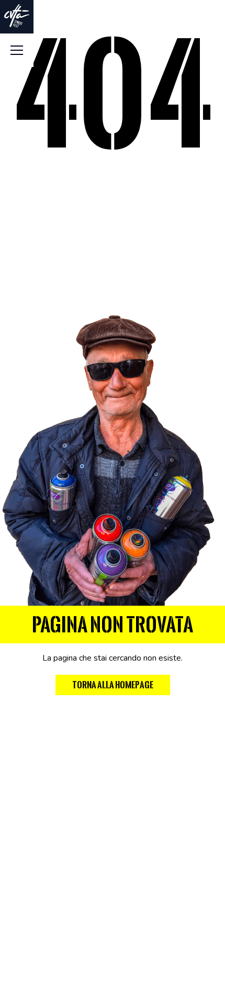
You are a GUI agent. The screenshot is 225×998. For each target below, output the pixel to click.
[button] (16, 50)
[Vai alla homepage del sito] (16, 16)
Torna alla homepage (112, 685)
